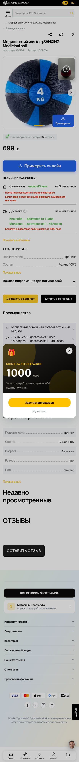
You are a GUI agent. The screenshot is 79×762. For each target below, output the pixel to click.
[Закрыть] (69, 350)
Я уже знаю (39, 411)
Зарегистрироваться (39, 402)
